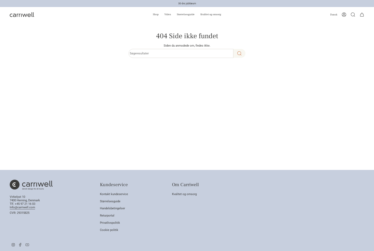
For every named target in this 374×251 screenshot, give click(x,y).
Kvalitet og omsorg (184, 194)
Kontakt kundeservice (114, 194)
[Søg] (239, 53)
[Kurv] (361, 14)
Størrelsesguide (110, 201)
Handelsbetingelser (112, 208)
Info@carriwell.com (22, 207)
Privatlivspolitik (110, 222)
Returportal (107, 215)
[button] (149, 14)
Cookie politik (109, 230)
